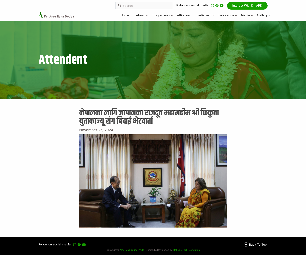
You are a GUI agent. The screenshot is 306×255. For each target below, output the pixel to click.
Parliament (204, 15)
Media (245, 15)
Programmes (161, 15)
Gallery (262, 15)
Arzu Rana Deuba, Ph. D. (132, 250)
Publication (226, 15)
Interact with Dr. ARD (247, 5)
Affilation (183, 15)
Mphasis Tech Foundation (186, 250)
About (140, 15)
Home (124, 15)
